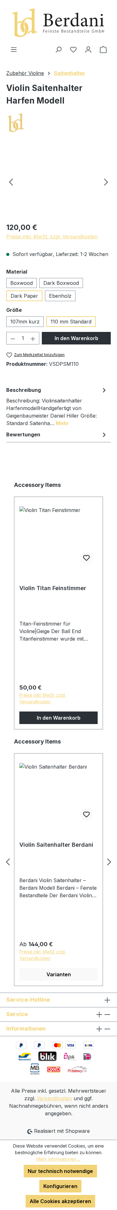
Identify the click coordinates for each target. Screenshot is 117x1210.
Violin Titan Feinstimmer (52, 588)
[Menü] (13, 49)
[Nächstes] (106, 182)
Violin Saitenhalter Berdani (56, 844)
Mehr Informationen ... (58, 1159)
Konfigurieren (60, 1186)
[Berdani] (58, 123)
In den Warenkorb (76, 338)
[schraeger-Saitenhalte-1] (58, 182)
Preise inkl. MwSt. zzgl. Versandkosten (52, 236)
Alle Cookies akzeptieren (60, 1201)
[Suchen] (58, 49)
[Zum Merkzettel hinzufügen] (86, 558)
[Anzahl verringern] (12, 338)
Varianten (58, 974)
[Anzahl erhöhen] (33, 338)
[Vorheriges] (11, 182)
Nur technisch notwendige (60, 1171)
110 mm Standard (71, 321)
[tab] (57, 406)
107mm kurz (25, 321)
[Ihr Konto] (88, 49)
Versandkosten (54, 1098)
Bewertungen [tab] (23, 434)
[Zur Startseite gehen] (58, 23)
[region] (58, 182)
